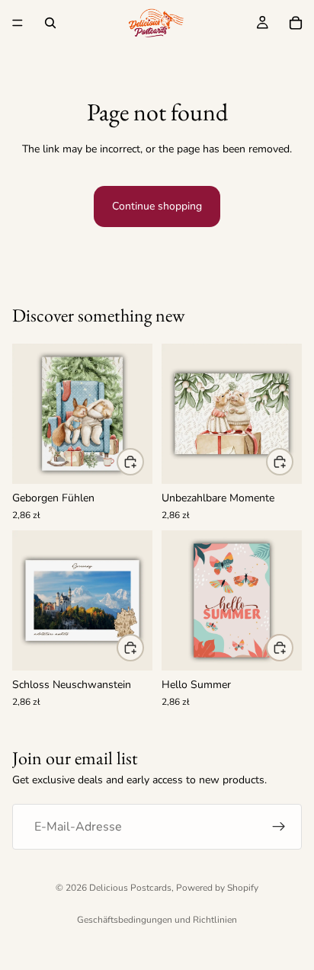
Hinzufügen (143, 460)
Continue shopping (157, 206)
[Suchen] (50, 23)
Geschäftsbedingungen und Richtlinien (157, 920)
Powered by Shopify (217, 888)
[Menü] (17, 22)
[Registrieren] (279, 827)
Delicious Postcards (130, 888)
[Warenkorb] (295, 23)
